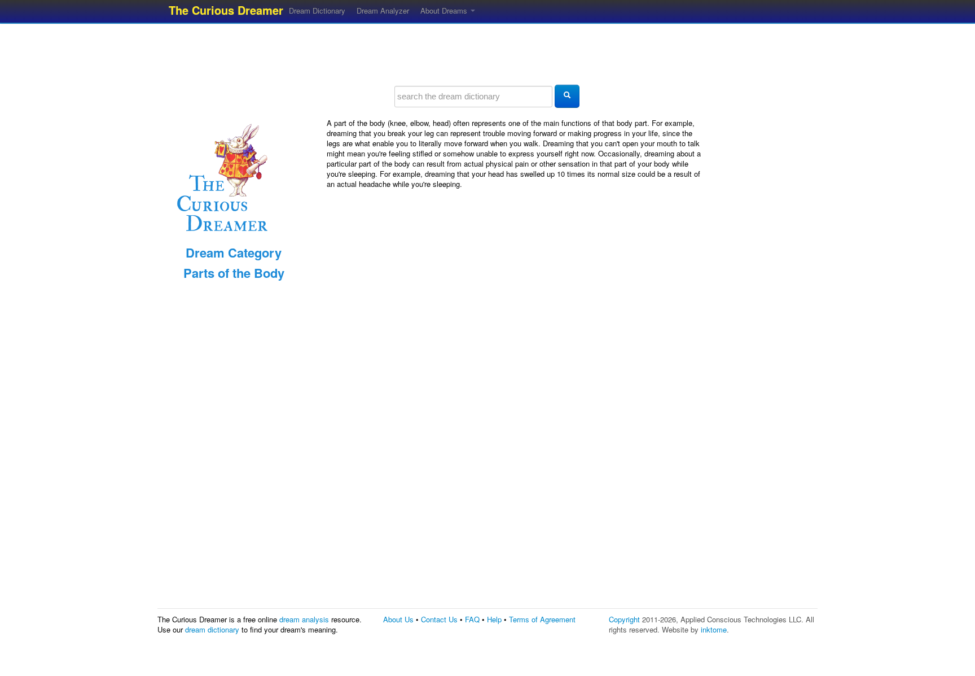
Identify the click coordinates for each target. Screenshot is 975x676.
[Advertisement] (487, 53)
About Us (398, 619)
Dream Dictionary (317, 10)
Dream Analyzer (383, 10)
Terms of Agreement (542, 619)
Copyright (624, 619)
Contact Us (439, 619)
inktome (714, 629)
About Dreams (444, 10)
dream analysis (304, 619)
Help (494, 619)
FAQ (472, 619)
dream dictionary (212, 629)
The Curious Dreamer (226, 10)
